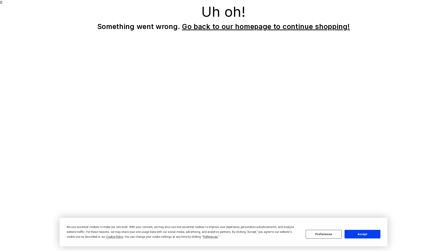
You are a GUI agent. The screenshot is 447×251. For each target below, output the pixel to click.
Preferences (323, 234)
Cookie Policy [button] (114, 236)
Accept (362, 234)
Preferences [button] (210, 236)
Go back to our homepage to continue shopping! (266, 26)
